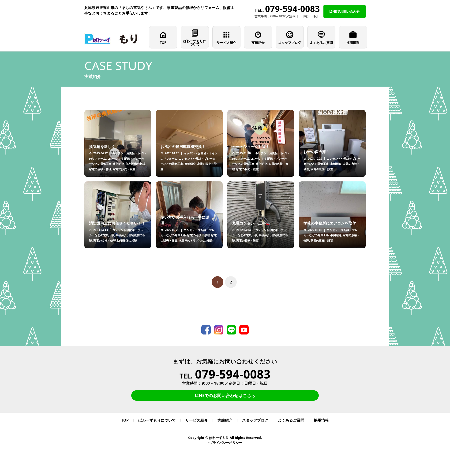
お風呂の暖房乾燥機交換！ (183, 146)
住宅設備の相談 (135, 164)
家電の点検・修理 (100, 169)
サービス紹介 (226, 42)
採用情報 (353, 42)
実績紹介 (258, 42)
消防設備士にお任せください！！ (117, 223)
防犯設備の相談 (127, 241)
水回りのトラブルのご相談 (196, 241)
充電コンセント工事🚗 (251, 223)
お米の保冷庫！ (317, 151)
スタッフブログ (289, 42)
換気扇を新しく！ (104, 146)
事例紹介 (118, 164)
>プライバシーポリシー (225, 442)
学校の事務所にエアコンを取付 (330, 223)
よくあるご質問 (321, 42)
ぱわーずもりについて (194, 42)
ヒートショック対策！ (251, 146)
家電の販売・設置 (124, 169)
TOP (163, 42)
